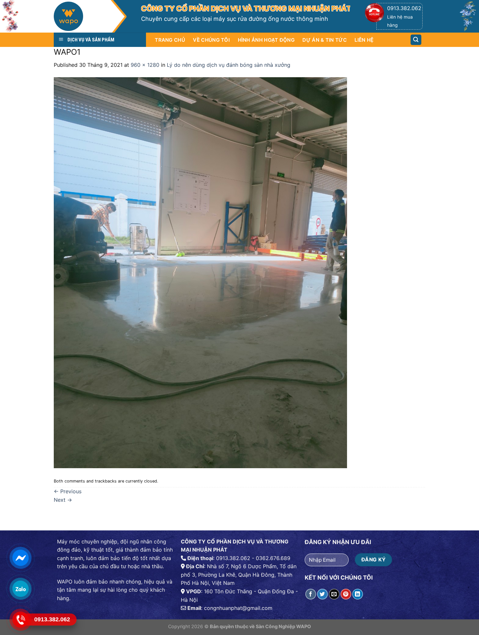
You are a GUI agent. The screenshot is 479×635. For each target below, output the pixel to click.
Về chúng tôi (211, 40)
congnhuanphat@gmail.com (238, 608)
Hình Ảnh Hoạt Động (266, 40)
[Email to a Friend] (334, 594)
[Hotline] (20, 619)
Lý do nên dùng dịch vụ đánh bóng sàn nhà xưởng (228, 65)
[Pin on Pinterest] (346, 594)
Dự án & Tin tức (324, 40)
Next (63, 500)
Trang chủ (170, 40)
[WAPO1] (200, 272)
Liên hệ (364, 40)
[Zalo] (20, 589)
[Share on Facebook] (310, 594)
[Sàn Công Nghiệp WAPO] (90, 18)
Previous (67, 491)
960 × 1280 (145, 65)
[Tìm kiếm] (416, 40)
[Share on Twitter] (322, 594)
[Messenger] (20, 558)
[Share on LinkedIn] (357, 594)
